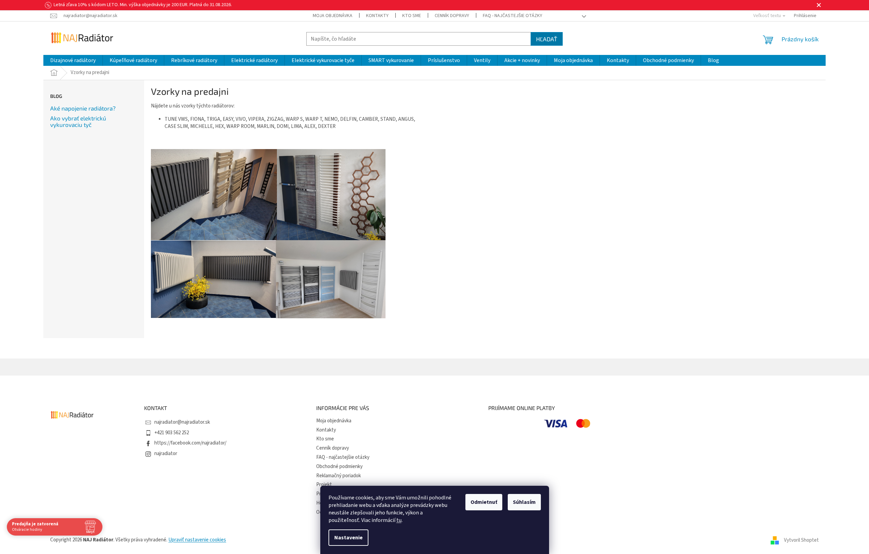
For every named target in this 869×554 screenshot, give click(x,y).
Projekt (324, 484)
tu (399, 520)
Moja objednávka (332, 15)
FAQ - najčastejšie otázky (512, 15)
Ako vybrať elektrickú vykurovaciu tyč (78, 121)
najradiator (165, 453)
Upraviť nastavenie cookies (197, 539)
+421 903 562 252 (171, 432)
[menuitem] (72, 60)
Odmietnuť (484, 502)
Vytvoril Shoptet (801, 539)
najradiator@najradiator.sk (182, 422)
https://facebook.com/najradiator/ (190, 443)
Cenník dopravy (452, 15)
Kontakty (377, 15)
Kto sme (411, 15)
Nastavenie (348, 537)
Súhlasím (524, 502)
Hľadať (546, 38)
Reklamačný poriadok (338, 475)
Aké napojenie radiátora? (83, 108)
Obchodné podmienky (339, 466)
